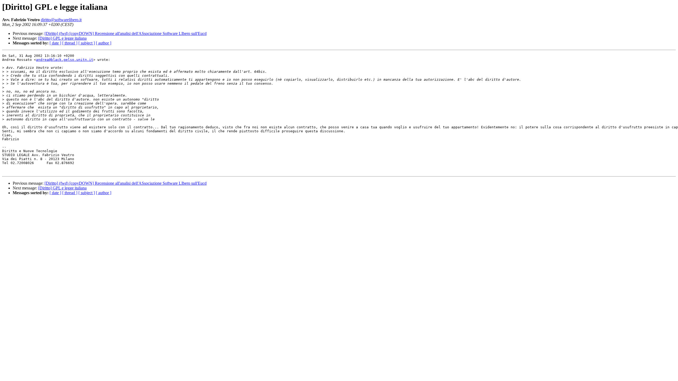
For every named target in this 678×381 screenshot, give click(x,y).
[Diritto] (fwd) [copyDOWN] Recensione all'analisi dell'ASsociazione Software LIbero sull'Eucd (125, 33)
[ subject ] (86, 43)
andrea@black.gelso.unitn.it (64, 60)
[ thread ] (69, 43)
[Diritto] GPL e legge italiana (62, 38)
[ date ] (55, 43)
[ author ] (103, 43)
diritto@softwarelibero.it (61, 19)
